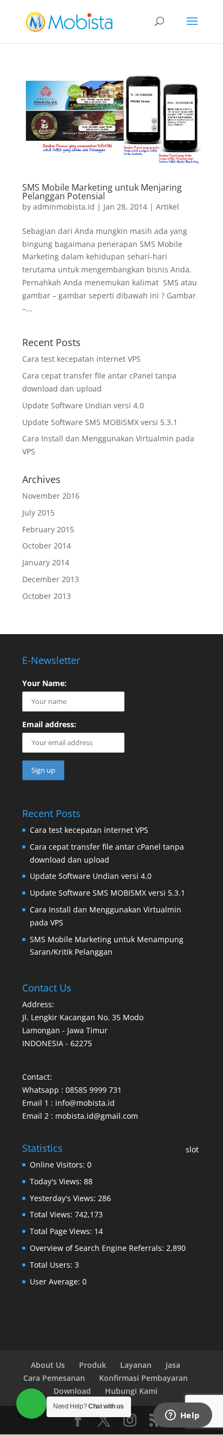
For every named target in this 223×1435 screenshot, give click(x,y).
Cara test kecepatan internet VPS (81, 359)
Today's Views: (57, 1181)
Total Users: (52, 1265)
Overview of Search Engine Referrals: (98, 1248)
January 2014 (45, 562)
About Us (48, 1365)
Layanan (136, 1365)
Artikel (167, 206)
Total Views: (52, 1214)
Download (72, 1391)
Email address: (49, 724)
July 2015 (38, 512)
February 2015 (48, 529)
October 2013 (46, 596)
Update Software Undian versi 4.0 (83, 405)
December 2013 (50, 579)
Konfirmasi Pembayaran (143, 1378)
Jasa (173, 1365)
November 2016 (51, 496)
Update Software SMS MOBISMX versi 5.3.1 (100, 422)
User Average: (56, 1281)
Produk (92, 1365)
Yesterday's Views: (64, 1198)
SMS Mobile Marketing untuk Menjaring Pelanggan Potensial (102, 191)
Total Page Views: (62, 1231)
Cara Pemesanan (54, 1378)
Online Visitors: (58, 1164)
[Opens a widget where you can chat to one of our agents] (182, 1416)
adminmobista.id (64, 206)
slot (192, 1149)
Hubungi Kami (131, 1391)
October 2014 (46, 545)
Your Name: (44, 683)
